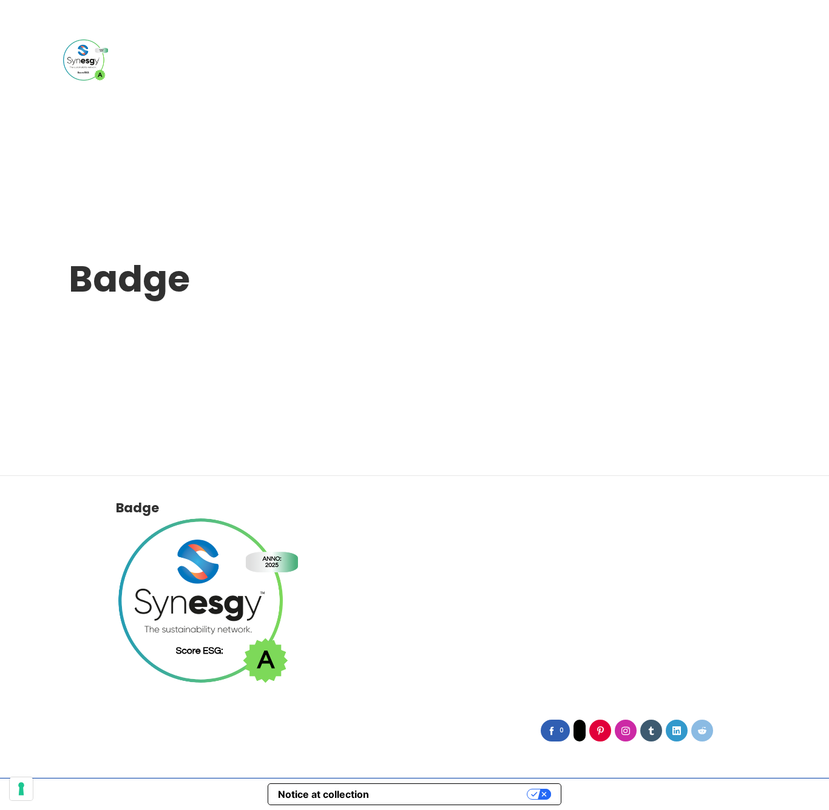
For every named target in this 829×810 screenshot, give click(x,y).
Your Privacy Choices (454, 794)
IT (736, 26)
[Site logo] (85, 60)
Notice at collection (323, 794)
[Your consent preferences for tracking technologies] (21, 788)
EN (756, 26)
